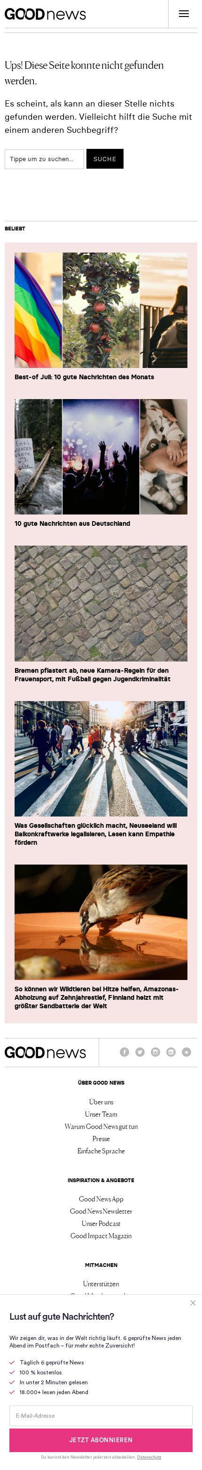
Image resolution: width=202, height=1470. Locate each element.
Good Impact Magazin (101, 1235)
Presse (101, 1138)
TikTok (186, 1056)
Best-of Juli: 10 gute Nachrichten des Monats (84, 377)
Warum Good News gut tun (101, 1126)
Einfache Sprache (101, 1150)
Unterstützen (101, 1283)
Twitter (140, 1056)
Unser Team (101, 1114)
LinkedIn (171, 1056)
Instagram (155, 1056)
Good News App (101, 1198)
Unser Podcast (101, 1223)
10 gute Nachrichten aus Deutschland (72, 523)
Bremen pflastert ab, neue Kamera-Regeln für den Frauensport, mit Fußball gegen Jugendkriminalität (93, 674)
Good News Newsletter (101, 1211)
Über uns (101, 1101)
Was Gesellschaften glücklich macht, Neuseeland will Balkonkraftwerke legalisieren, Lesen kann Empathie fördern (96, 834)
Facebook (124, 1056)
